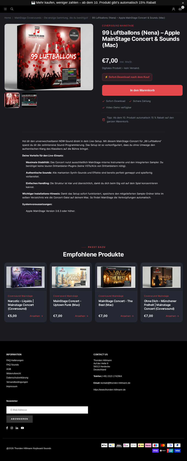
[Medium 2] (29, 100)
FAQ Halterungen (15, 360)
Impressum (11, 386)
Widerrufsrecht (13, 373)
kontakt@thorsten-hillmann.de (115, 383)
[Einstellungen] (173, 9)
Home (7, 17)
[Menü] (5, 9)
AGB (8, 369)
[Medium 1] (12, 100)
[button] (180, 9)
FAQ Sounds (12, 364)
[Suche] (12, 9)
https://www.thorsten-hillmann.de (110, 389)
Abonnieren (19, 419)
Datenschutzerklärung (17, 377)
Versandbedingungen (17, 382)
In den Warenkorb (142, 90)
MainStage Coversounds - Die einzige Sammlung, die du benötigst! (51, 17)
